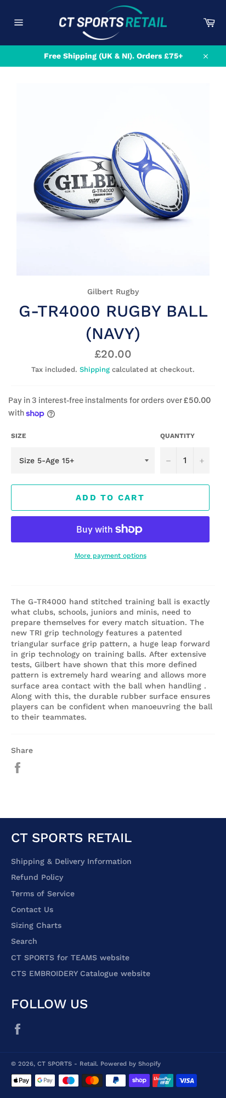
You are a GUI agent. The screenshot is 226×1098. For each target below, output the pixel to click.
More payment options (110, 555)
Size (18, 436)
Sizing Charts (36, 925)
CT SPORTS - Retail (67, 1063)
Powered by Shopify (130, 1063)
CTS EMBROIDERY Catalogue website (80, 973)
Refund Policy (37, 877)
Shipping (95, 369)
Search (24, 941)
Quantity (177, 436)
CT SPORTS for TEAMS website (70, 957)
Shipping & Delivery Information (71, 861)
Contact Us (32, 909)
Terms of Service (43, 893)
